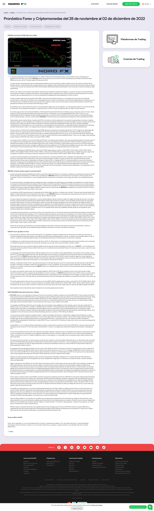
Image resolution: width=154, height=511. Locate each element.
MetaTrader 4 (51, 463)
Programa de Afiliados (30, 469)
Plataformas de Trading (133, 39)
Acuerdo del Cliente (49, 479)
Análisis (12, 12)
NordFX (6, 12)
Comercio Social (35, 26)
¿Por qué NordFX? (29, 465)
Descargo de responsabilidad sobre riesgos (67, 479)
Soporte (96, 4)
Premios (26, 467)
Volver (11, 431)
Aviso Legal (82, 479)
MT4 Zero (72, 469)
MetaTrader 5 (51, 465)
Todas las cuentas (74, 461)
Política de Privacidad (93, 479)
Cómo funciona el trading (122, 471)
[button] (4, 4)
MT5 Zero (72, 465)
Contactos (27, 473)
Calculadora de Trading (52, 26)
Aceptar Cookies (77, 508)
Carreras (26, 471)
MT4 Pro (71, 467)
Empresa (26, 461)
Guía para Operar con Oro (122, 473)
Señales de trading (20, 26)
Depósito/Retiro (73, 471)
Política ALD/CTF (105, 479)
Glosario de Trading (121, 463)
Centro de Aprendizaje (121, 461)
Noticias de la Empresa (30, 463)
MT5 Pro (71, 463)
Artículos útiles (119, 467)
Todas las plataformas (53, 461)
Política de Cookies (96, 505)
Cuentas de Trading (134, 59)
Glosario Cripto (119, 465)
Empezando (118, 469)
